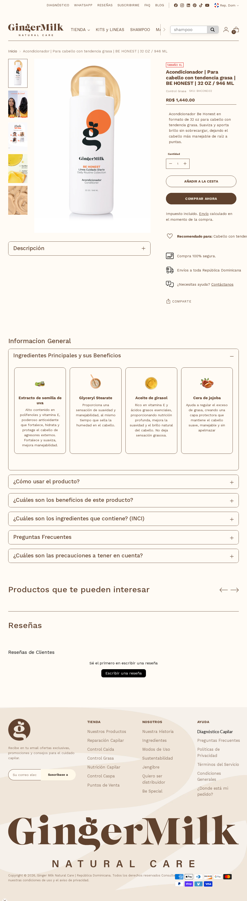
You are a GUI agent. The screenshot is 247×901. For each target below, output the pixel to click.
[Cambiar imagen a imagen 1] (17, 73)
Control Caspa (101, 776)
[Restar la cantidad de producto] (170, 164)
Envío (204, 214)
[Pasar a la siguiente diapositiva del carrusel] (235, 590)
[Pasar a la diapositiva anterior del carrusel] (224, 590)
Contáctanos (222, 284)
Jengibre (150, 767)
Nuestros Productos (106, 731)
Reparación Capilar (105, 740)
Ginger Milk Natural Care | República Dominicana (73, 875)
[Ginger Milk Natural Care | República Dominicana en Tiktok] (201, 5)
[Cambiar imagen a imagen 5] (17, 200)
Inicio (12, 51)
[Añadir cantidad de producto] (185, 164)
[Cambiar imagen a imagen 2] (17, 105)
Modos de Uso (156, 749)
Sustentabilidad (157, 758)
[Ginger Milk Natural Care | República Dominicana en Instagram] (182, 5)
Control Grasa (176, 91)
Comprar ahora (201, 199)
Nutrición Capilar (103, 767)
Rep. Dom (227, 5)
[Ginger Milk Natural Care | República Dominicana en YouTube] (207, 5)
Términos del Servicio (218, 764)
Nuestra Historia (158, 731)
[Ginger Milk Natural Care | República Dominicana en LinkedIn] (188, 5)
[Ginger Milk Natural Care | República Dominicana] (36, 29)
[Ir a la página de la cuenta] (226, 29)
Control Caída (100, 749)
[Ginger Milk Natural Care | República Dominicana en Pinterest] (194, 5)
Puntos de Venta (103, 785)
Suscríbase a (58, 774)
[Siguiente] (164, 30)
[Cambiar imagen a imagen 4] (17, 168)
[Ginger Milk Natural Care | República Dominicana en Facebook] (176, 5)
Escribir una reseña (123, 673)
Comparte (181, 301)
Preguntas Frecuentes (218, 740)
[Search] (212, 29)
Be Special (152, 791)
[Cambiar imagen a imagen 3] (17, 136)
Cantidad (174, 154)
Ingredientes (154, 740)
